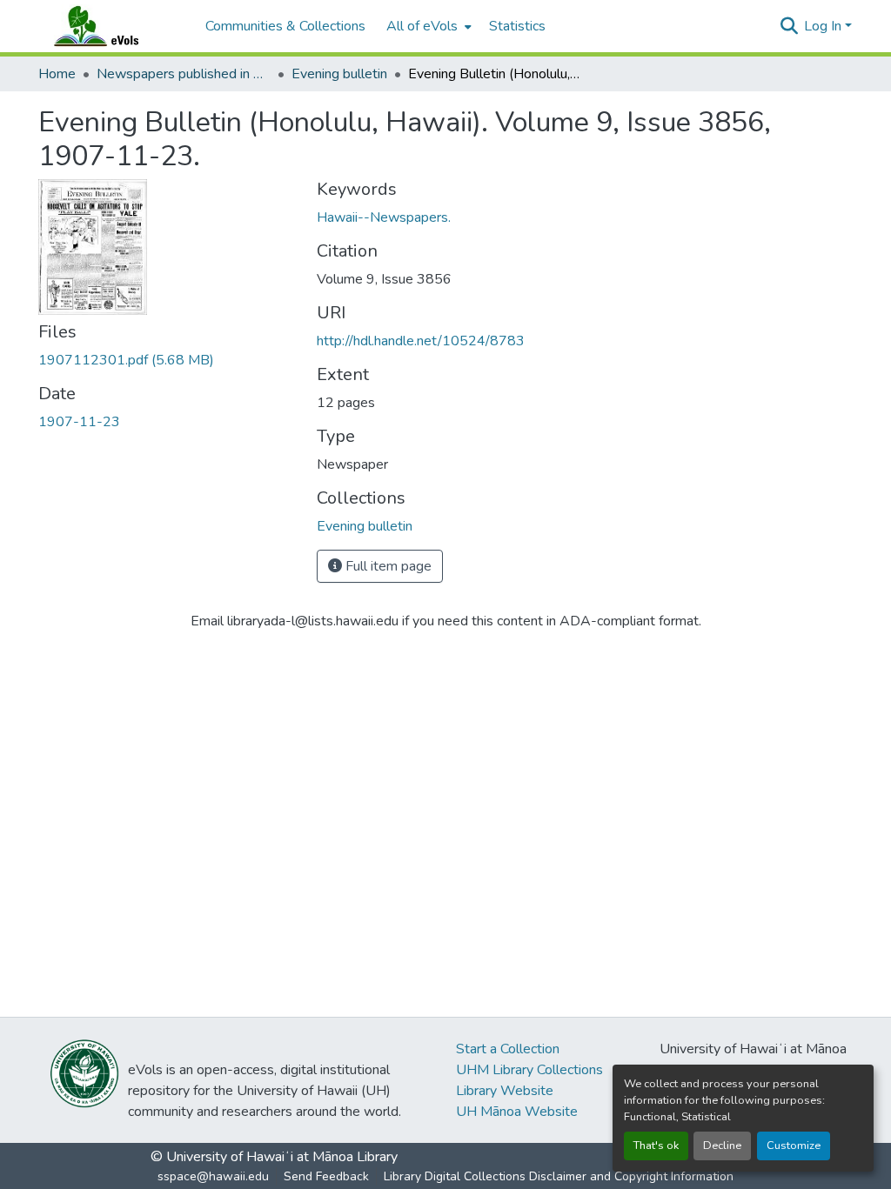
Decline (722, 1145)
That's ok (656, 1145)
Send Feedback (326, 1176)
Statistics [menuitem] (517, 26)
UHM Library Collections (529, 1069)
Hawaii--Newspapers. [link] (384, 217)
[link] (167, 360)
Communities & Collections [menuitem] (285, 26)
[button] (113, 26)
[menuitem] (427, 26)
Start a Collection (507, 1049)
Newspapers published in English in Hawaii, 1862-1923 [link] (184, 73)
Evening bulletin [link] (339, 73)
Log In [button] (824, 26)
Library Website (504, 1090)
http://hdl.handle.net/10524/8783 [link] (421, 341)
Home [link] (57, 73)
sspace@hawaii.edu (213, 1176)
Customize (794, 1145)
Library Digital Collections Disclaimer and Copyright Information (559, 1176)
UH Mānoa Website (517, 1111)
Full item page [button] (387, 566)
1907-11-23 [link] (79, 421)
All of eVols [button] (422, 26)
